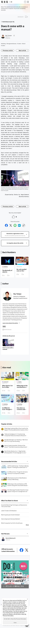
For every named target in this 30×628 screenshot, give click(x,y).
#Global (23, 43)
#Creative (19, 43)
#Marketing (3, 43)
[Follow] (14, 35)
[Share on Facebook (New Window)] (6, 225)
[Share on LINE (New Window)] (15, 225)
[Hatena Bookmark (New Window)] (19, 225)
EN (11, 1)
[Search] (25, 2)
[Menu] (28, 2)
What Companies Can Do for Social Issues (11, 523)
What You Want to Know (9, 500)
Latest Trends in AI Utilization (9, 510)
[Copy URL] (23, 225)
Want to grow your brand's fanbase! (10, 515)
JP (9, 1)
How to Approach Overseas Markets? (10, 519)
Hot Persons (5, 534)
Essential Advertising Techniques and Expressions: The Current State (14, 505)
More (27, 525)
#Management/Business (11, 43)
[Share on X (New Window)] (10, 225)
